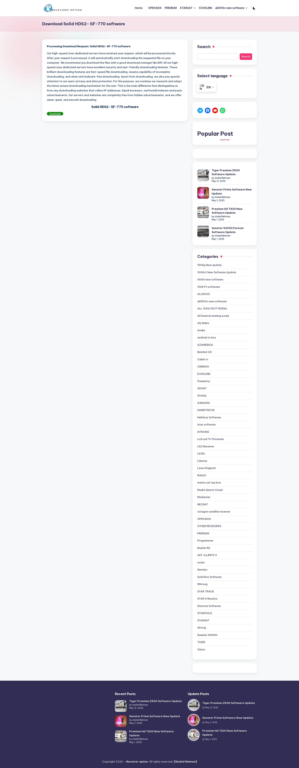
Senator (202, 569)
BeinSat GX (204, 352)
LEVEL (201, 453)
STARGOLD (204, 613)
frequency (203, 381)
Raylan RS (203, 548)
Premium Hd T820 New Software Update (227, 211)
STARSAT (203, 620)
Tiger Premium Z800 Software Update (226, 172)
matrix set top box (209, 482)
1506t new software (210, 279)
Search (204, 46)
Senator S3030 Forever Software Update (228, 230)
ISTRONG (203, 432)
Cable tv (202, 359)
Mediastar (203, 497)
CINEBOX (203, 366)
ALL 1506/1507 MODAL (212, 308)
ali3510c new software (212, 301)
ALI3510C (203, 294)
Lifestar (202, 461)
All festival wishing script (213, 316)
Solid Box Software (209, 577)
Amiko (201, 330)
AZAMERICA (205, 345)
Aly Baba (203, 323)
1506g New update (209, 265)
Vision (201, 649)
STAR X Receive (207, 598)
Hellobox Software (209, 417)
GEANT (202, 388)
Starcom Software (209, 606)
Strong (201, 627)
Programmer (205, 540)
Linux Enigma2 (206, 468)
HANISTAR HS (205, 410)
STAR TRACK (205, 591)
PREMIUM (203, 533)
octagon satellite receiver (213, 511)
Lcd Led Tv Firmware (210, 439)
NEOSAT (202, 504)
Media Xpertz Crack (210, 490)
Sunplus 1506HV (207, 635)
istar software (206, 424)
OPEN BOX (204, 519)
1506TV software (208, 287)
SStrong (202, 584)
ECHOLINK (204, 374)
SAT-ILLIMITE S (207, 555)
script (201, 562)
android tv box (206, 337)
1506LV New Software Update (216, 272)
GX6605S (203, 403)
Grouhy (201, 395)
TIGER (201, 642)
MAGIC (201, 475)
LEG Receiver (205, 446)
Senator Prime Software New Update (232, 191)
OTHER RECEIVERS (209, 526)
